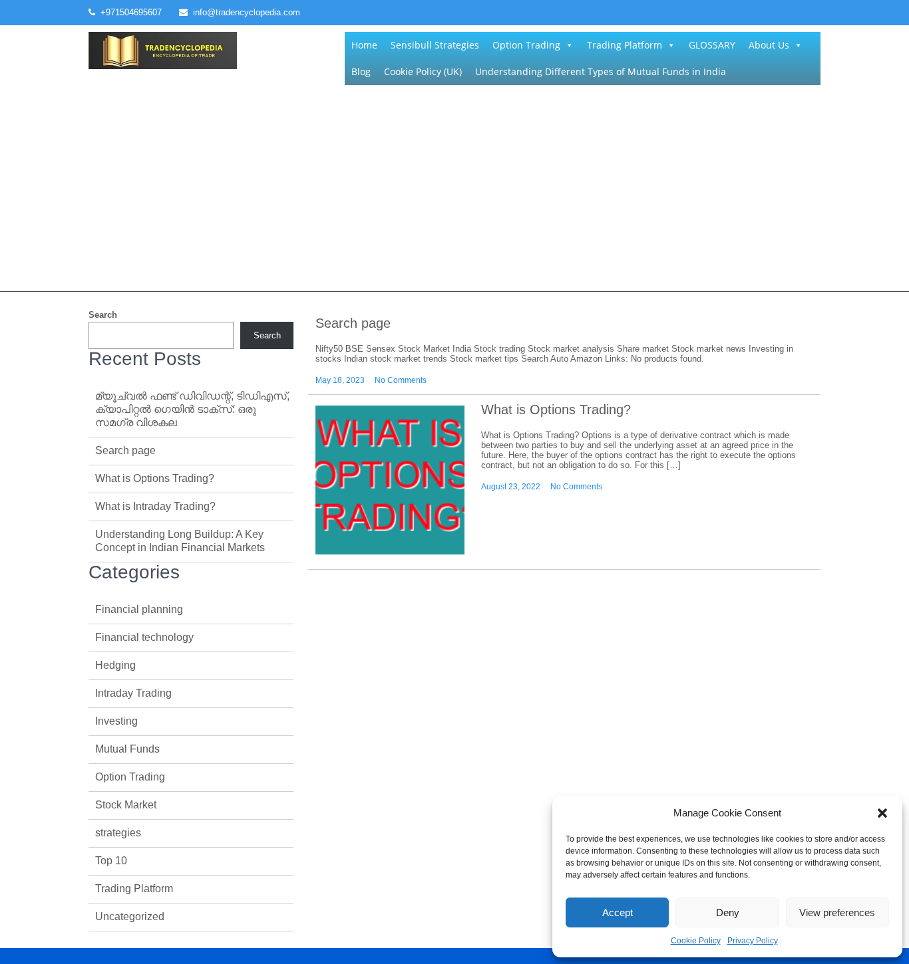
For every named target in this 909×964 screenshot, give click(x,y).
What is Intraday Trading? (155, 506)
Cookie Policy (696, 940)
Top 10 (111, 860)
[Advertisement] (454, 191)
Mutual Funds (127, 749)
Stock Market (125, 804)
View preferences (837, 912)
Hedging (115, 665)
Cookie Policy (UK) (423, 71)
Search (103, 315)
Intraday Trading (133, 693)
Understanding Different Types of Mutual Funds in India (600, 71)
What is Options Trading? (556, 409)
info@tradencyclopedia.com (246, 12)
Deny (727, 912)
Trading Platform (624, 45)
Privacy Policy (752, 940)
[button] (882, 813)
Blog (361, 71)
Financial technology (144, 637)
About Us (769, 45)
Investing (116, 721)
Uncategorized (129, 916)
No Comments (401, 380)
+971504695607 (131, 12)
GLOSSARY (712, 45)
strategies (118, 832)
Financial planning (139, 609)
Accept (617, 912)
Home (364, 45)
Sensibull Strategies (435, 45)
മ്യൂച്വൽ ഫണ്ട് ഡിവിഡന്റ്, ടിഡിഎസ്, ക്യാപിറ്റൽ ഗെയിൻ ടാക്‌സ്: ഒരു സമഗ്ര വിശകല (192, 409)
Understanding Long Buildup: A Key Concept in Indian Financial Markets (180, 541)
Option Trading (526, 45)
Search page (353, 323)
